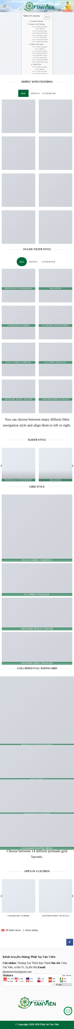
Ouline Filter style (37, 44)
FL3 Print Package (42, 37)
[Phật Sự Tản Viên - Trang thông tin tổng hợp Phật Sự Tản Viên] (39, 6)
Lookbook (49, 93)
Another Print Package (42, 41)
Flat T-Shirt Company (41, 35)
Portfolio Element (37, 21)
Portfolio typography (41, 26)
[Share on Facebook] (69, 944)
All (23, 93)
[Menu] (5, 6)
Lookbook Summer (42, 31)
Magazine (42, 29)
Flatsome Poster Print (41, 33)
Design (35, 93)
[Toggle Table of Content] (45, 17)
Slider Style (37, 64)
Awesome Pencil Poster (42, 39)
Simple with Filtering (37, 24)
